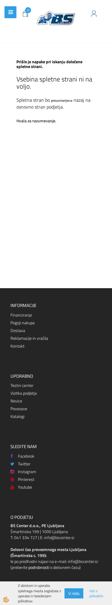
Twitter (24, 464)
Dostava (17, 330)
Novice (16, 401)
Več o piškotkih (96, 593)
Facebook (26, 456)
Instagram (27, 471)
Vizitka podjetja (23, 393)
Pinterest (26, 479)
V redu (73, 593)
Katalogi (17, 416)
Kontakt (17, 346)
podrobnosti (38, 567)
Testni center (21, 385)
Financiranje (21, 315)
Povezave (18, 408)
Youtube (25, 487)
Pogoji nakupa (22, 323)
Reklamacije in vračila (29, 338)
